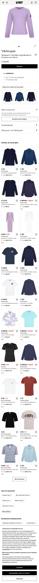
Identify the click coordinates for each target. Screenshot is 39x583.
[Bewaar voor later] (36, 55)
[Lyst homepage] (19, 2)
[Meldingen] (32, 2)
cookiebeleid (5, 549)
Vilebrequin (8, 51)
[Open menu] (3, 3)
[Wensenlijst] (36, 2)
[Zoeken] (7, 3)
